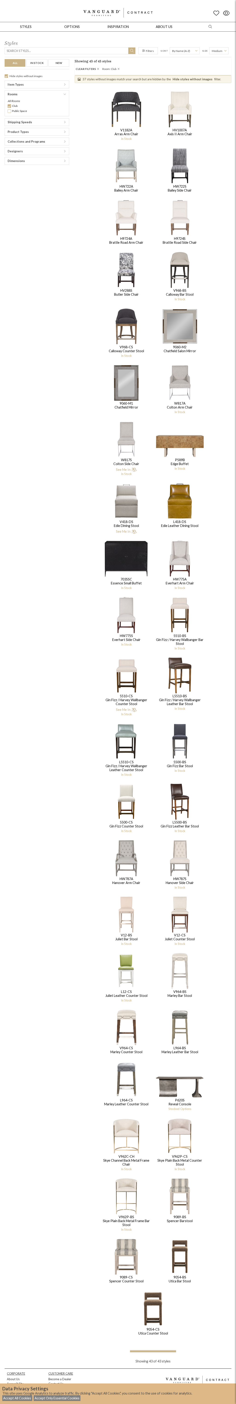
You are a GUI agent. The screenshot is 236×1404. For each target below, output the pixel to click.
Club (15, 106)
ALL (15, 63)
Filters (150, 51)
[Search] (131, 51)
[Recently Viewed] (226, 13)
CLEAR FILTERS (86, 69)
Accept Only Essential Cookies (57, 1398)
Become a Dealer (59, 1379)
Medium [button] (217, 51)
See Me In (123, 470)
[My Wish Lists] (216, 13)
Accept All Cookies (17, 1398)
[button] (37, 84)
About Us (13, 1379)
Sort (164, 50)
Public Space (19, 111)
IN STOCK (37, 63)
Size (205, 50)
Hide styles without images (26, 76)
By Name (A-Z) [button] (181, 51)
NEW (59, 63)
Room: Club (109, 69)
